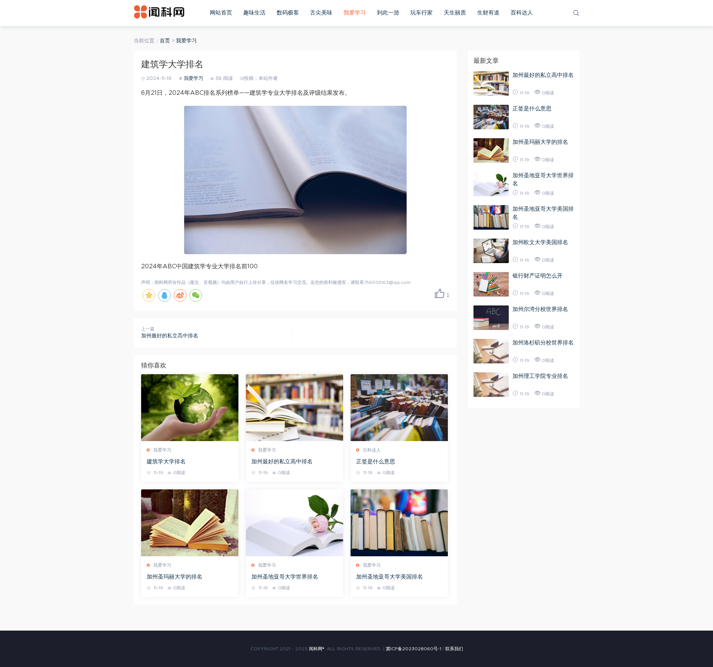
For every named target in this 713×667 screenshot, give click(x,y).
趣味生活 (254, 13)
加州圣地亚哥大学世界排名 (284, 577)
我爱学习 (355, 13)
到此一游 (388, 13)
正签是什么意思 (375, 461)
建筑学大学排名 (166, 461)
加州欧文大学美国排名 (540, 242)
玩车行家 (421, 13)
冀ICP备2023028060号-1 (413, 649)
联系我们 (454, 649)
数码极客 (288, 13)
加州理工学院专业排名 (540, 376)
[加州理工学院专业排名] (491, 384)
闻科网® (316, 649)
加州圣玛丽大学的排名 (174, 577)
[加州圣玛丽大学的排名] (189, 522)
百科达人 (522, 13)
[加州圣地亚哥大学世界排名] (294, 522)
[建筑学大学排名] (189, 407)
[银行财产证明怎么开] (491, 284)
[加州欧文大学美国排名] (491, 251)
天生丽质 (455, 13)
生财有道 (488, 13)
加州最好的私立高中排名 (169, 336)
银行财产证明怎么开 (537, 276)
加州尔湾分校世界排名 (540, 309)
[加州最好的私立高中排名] (294, 407)
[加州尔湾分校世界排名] (491, 317)
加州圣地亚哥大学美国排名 (389, 577)
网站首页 (221, 13)
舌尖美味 (321, 13)
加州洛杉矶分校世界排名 (543, 343)
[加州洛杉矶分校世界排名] (491, 351)
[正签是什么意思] (399, 407)
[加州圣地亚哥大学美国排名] (399, 522)
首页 (165, 40)
